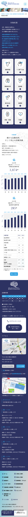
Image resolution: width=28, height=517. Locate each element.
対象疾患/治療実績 (8, 487)
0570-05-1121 (15, 321)
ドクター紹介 (7, 484)
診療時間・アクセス (21, 480)
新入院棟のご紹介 (8, 490)
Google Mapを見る (8, 366)
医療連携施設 (19, 484)
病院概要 (6, 477)
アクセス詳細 (20, 366)
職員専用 (15, 499)
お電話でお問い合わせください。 (8, 512)
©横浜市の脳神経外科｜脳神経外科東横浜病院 (13, 510)
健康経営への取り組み (7, 494)
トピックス (19, 490)
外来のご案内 (19, 477)
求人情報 (6, 499)
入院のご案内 (19, 474)
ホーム (5, 474)
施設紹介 (6, 480)
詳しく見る (14, 274)
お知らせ (18, 487)
